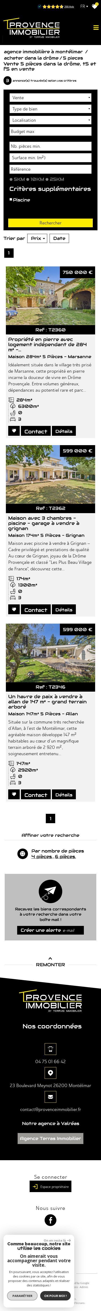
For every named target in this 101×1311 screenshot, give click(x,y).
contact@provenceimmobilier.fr (50, 1109)
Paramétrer (22, 1296)
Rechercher (50, 223)
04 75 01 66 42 (50, 1061)
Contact (35, 431)
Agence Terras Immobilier (50, 1138)
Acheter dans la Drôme (31, 58)
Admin (84, 1287)
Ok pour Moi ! (55, 1296)
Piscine (21, 200)
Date (59, 238)
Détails (63, 431)
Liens (74, 1287)
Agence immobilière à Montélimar (44, 51)
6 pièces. (65, 856)
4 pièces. (42, 856)
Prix (36, 238)
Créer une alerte (47, 930)
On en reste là (55, 1240)
